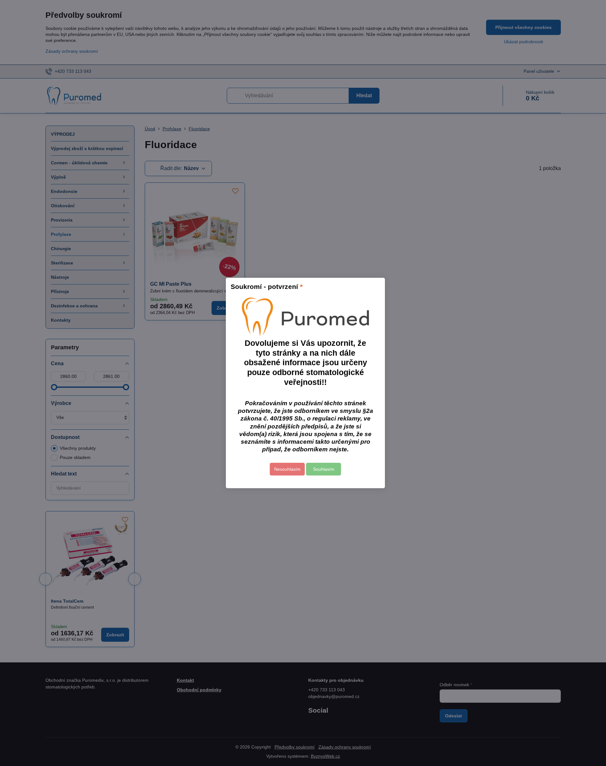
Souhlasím (323, 469)
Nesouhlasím (287, 469)
